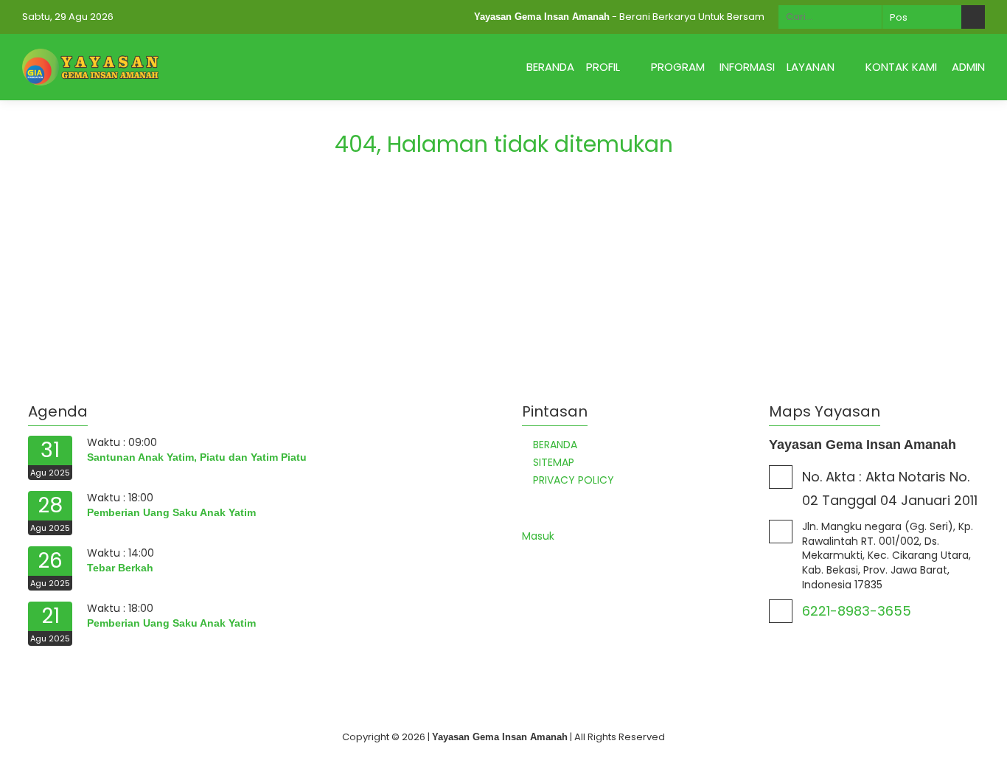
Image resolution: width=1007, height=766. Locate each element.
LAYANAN (810, 66)
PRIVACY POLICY (573, 480)
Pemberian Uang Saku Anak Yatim (171, 512)
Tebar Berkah (120, 568)
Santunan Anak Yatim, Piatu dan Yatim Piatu (197, 457)
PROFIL (603, 66)
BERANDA (550, 66)
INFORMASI (747, 66)
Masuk (538, 536)
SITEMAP (553, 462)
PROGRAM (678, 66)
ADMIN (968, 66)
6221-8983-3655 (856, 611)
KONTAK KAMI (901, 66)
